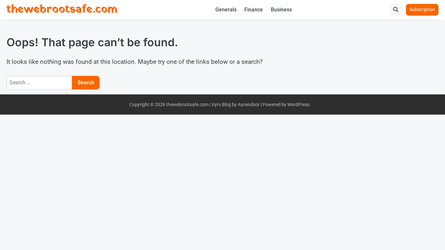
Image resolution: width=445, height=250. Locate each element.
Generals (226, 10)
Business (281, 10)
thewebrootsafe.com (62, 10)
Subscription (422, 9)
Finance (253, 10)
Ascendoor (249, 104)
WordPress (298, 104)
